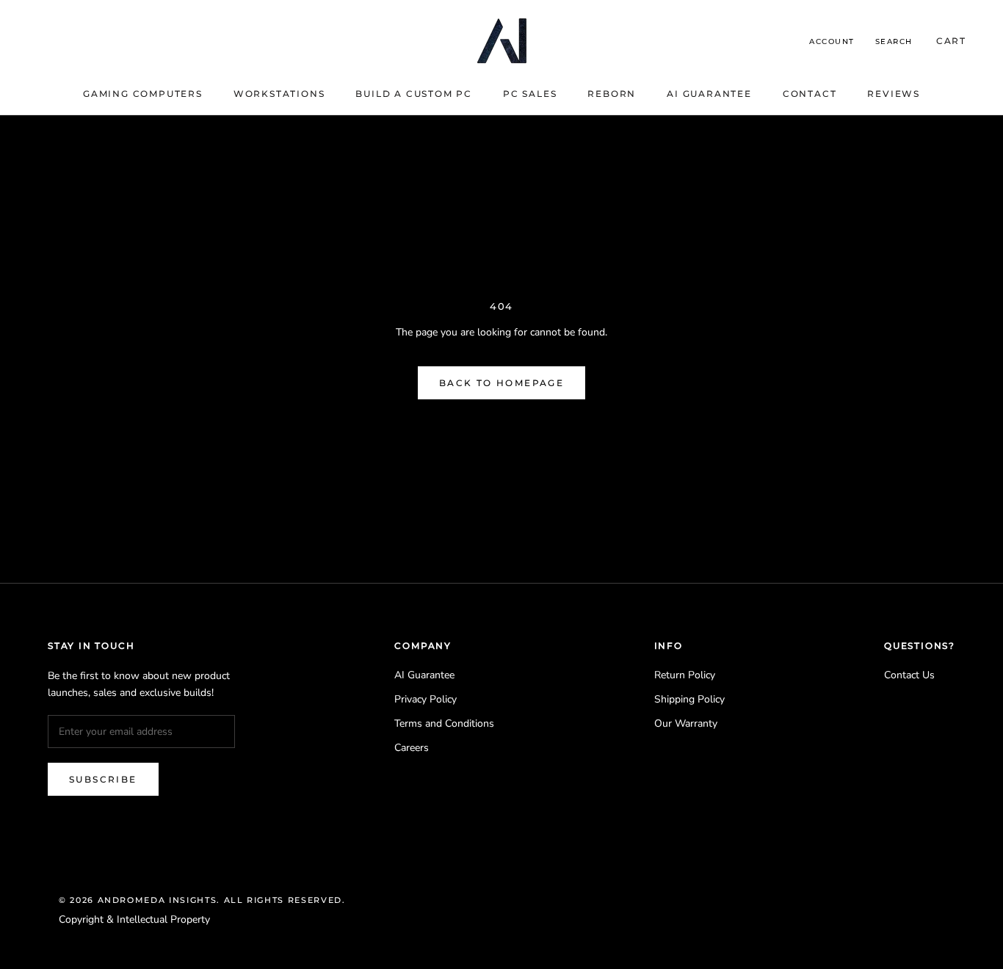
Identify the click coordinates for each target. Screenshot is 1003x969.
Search (894, 41)
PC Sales (530, 93)
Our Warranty (685, 723)
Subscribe (103, 779)
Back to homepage (501, 382)
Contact (810, 93)
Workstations (279, 93)
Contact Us (909, 675)
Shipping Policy (689, 699)
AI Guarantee (709, 93)
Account (832, 41)
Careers (411, 748)
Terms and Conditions (444, 723)
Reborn (611, 93)
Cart (951, 40)
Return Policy (684, 675)
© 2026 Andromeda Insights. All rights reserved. (202, 900)
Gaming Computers (143, 93)
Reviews (893, 93)
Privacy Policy (425, 699)
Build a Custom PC (413, 93)
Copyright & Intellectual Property (134, 919)
